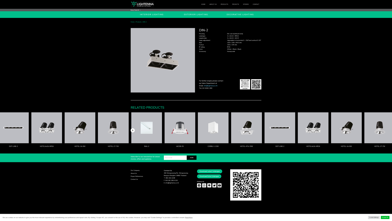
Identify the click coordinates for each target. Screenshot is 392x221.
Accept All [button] (385, 217)
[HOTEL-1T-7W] (112, 128)
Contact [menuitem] (256, 4)
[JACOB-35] (179, 128)
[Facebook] (199, 185)
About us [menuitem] (213, 4)
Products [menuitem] (224, 4)
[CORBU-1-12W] (212, 128)
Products (138, 22)
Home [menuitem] (203, 4)
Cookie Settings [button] (374, 217)
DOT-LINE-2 (12, 146)
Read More (189, 217)
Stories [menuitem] (246, 4)
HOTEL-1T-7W (112, 146)
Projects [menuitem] (235, 4)
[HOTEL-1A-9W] (79, 128)
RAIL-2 (146, 146)
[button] (133, 130)
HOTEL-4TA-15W (245, 146)
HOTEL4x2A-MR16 (46, 146)
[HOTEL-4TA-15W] (246, 128)
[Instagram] (204, 185)
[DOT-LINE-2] (279, 128)
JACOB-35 (179, 146)
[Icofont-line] (209, 185)
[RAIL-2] (146, 128)
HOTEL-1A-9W (79, 146)
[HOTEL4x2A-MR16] (46, 128)
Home (132, 22)
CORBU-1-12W (212, 146)
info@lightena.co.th (210, 86)
